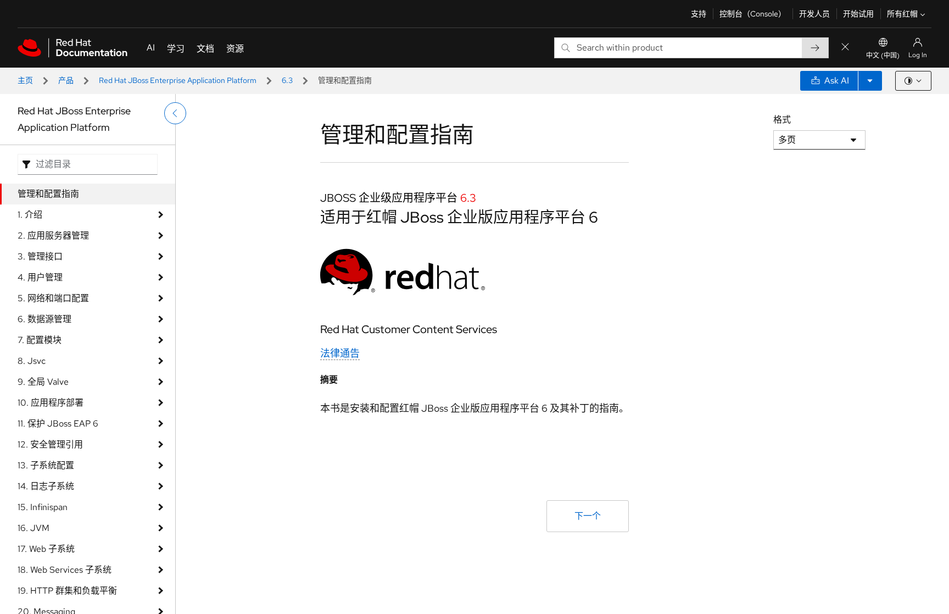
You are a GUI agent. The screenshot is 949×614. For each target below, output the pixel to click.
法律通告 (340, 353)
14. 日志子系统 (46, 486)
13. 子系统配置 (46, 465)
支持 (698, 14)
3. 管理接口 (40, 256)
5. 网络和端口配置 (53, 298)
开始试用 (858, 14)
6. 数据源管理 (44, 319)
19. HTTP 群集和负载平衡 (67, 590)
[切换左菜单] (175, 113)
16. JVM (33, 528)
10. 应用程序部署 (50, 402)
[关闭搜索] (845, 47)
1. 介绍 (30, 214)
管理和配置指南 (48, 194)
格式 (782, 119)
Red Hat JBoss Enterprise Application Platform (177, 80)
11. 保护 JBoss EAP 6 (58, 423)
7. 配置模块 (40, 340)
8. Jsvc (32, 361)
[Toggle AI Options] (870, 81)
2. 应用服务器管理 (53, 235)
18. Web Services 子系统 (64, 570)
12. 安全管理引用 (50, 444)
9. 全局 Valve (43, 382)
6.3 (287, 80)
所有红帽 (902, 14)
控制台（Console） (752, 14)
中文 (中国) (883, 55)
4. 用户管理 (40, 277)
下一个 (587, 516)
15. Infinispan (43, 507)
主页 (25, 80)
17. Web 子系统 (46, 549)
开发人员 (814, 14)
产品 (66, 80)
